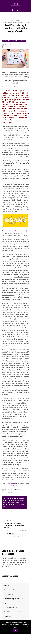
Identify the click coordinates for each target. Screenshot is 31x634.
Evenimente (7, 594)
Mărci (17, 20)
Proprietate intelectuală (11, 612)
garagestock (12, 484)
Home (12, 20)
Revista (23, 40)
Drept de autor (8, 590)
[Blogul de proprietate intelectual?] (16, 4)
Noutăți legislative (13, 40)
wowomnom (6, 486)
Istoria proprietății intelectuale (12, 599)
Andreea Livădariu (10, 45)
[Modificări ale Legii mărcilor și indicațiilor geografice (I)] (15, 59)
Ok (15, 630)
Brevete (6, 586)
